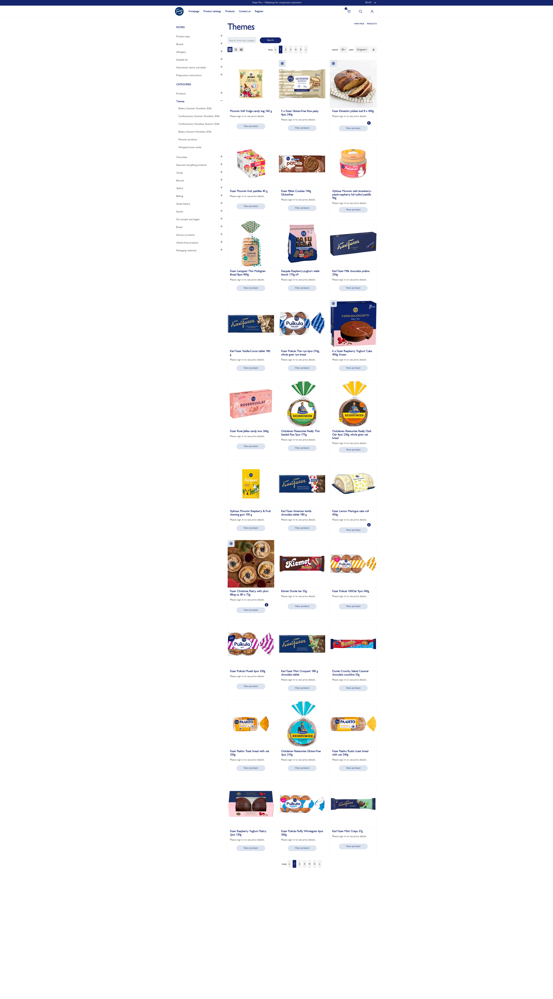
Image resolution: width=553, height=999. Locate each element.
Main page (359, 23)
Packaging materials (186, 250)
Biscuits (180, 180)
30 (342, 49)
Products (230, 11)
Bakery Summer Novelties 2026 (195, 108)
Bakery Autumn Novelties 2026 (194, 131)
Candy (179, 172)
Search (270, 39)
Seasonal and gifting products (191, 164)
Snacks (179, 211)
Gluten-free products (187, 242)
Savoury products (185, 234)
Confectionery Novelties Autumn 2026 (198, 123)
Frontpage (194, 11)
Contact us (245, 11)
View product (251, 126)
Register (259, 11)
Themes (180, 101)
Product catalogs (212, 11)
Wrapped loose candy (189, 147)
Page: (270, 50)
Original (361, 49)
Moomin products (187, 139)
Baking (179, 195)
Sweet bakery (183, 203)
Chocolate (181, 157)
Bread (179, 227)
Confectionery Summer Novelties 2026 (198, 116)
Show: (335, 50)
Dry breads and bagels (188, 219)
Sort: (351, 50)
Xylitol (179, 188)
